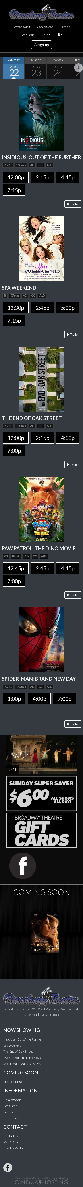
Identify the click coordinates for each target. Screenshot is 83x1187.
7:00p (14, 450)
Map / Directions (14, 1142)
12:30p (15, 307)
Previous (4, 67)
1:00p (14, 698)
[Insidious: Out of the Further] (41, 118)
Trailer (74, 204)
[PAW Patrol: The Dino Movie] (41, 509)
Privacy (8, 1112)
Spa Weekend (12, 1045)
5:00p (67, 307)
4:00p (39, 698)
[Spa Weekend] (41, 248)
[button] (60, 35)
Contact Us (11, 1136)
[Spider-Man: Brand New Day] (41, 639)
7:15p (14, 190)
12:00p (15, 177)
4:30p (67, 438)
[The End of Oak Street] (41, 378)
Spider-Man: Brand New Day (22, 1063)
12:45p (15, 568)
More (44, 35)
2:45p (42, 307)
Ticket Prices (11, 1118)
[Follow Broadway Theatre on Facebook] (7, 1167)
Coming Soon (45, 27)
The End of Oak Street (18, 1051)
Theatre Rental (13, 1148)
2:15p (42, 177)
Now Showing (21, 27)
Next (78, 67)
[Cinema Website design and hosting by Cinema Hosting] (41, 1180)
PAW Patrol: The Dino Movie (22, 1057)
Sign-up (43, 44)
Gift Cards (27, 35)
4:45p (67, 177)
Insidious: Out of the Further (22, 1039)
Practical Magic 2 (14, 1081)
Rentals (65, 27)
